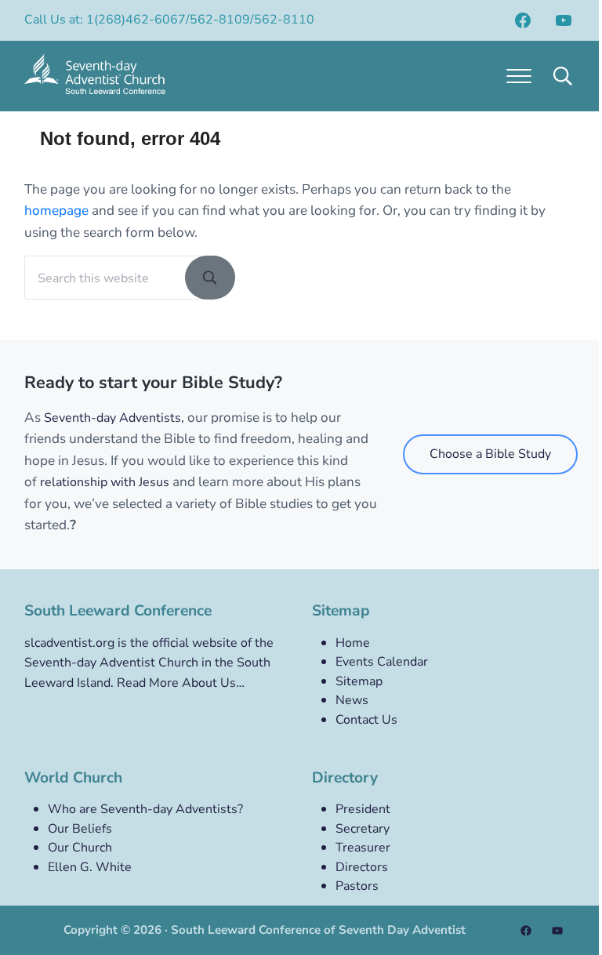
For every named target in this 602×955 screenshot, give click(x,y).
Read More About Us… (181, 683)
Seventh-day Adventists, (114, 418)
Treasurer (362, 847)
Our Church (80, 847)
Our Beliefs (80, 828)
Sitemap (359, 681)
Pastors (357, 886)
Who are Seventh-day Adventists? (145, 809)
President (362, 809)
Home (352, 643)
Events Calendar (381, 661)
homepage (56, 211)
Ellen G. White (90, 867)
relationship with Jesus (104, 482)
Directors (361, 867)
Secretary (362, 828)
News (351, 700)
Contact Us (366, 719)
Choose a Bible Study (490, 454)
